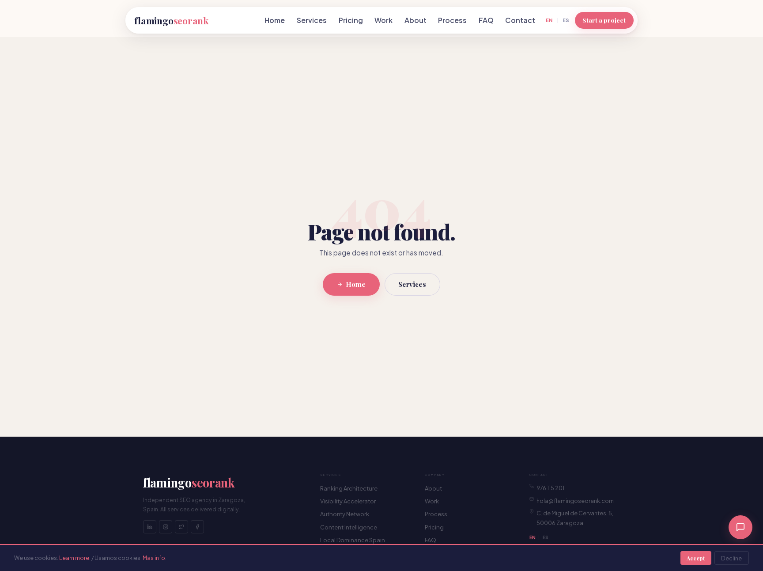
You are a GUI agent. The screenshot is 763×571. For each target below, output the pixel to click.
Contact (520, 20)
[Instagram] (165, 526)
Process (452, 20)
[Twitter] (181, 526)
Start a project (604, 20)
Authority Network (344, 514)
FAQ (486, 20)
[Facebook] (197, 526)
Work (383, 20)
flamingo (171, 20)
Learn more (74, 557)
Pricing (351, 20)
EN (549, 20)
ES (566, 20)
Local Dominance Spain (352, 540)
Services (312, 20)
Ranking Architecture (349, 488)
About (415, 20)
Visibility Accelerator (348, 501)
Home (274, 20)
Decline (731, 558)
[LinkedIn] (149, 526)
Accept (696, 558)
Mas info (154, 557)
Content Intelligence (348, 527)
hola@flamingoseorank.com (575, 500)
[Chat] (740, 527)
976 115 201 (550, 487)
